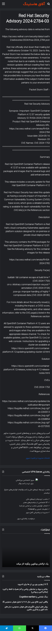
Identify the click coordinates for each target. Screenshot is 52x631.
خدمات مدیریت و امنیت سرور (38, 458)
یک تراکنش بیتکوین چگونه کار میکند (32, 564)
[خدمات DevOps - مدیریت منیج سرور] (34, 4)
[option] (26, 551)
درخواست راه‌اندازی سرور (26, 518)
